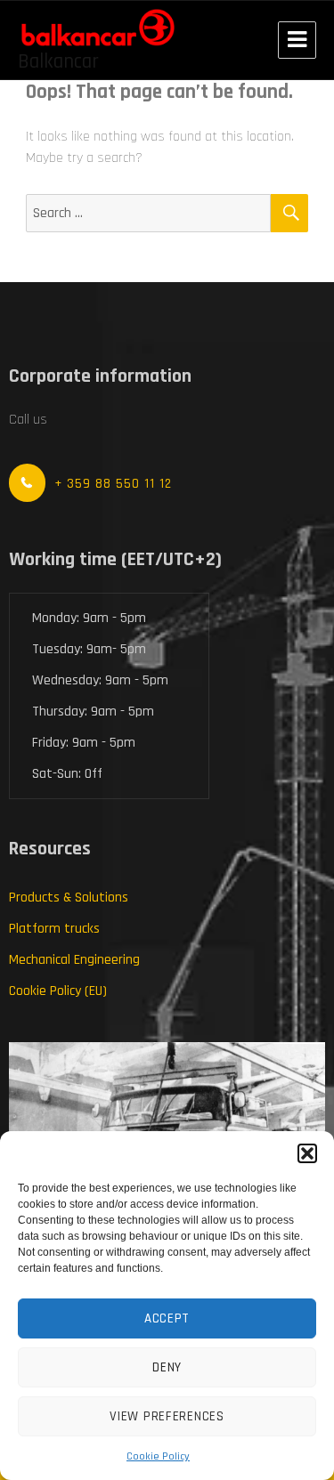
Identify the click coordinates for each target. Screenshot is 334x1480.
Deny (167, 1367)
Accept (167, 1318)
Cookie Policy (158, 1456)
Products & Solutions (68, 897)
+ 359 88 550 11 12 (113, 483)
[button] (307, 1153)
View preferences (167, 1416)
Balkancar (58, 62)
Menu (297, 40)
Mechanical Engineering (74, 959)
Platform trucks (54, 928)
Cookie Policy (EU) (58, 991)
